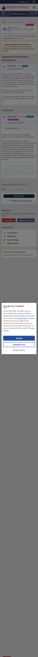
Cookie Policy (22, 318)
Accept (19, 338)
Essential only (19, 344)
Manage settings (19, 350)
